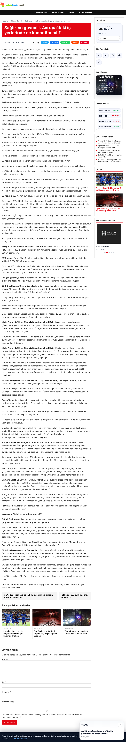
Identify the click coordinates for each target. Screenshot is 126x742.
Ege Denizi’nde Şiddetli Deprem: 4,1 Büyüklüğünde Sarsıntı (110, 146)
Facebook (54, 42)
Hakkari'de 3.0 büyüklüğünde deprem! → (74, 596)
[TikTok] (99, 62)
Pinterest (84, 42)
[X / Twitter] (106, 55)
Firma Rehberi (58, 13)
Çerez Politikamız (20, 738)
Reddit (75, 42)
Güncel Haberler (40, 13)
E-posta (6, 692)
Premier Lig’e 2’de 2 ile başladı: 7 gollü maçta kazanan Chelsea (110, 142)
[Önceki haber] (113, 79)
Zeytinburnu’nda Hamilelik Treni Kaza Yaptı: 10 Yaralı (110, 151)
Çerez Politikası (85, 13)
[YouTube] (119, 55)
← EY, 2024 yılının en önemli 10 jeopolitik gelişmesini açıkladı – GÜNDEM (28, 596)
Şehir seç (102, 33)
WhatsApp (65, 42)
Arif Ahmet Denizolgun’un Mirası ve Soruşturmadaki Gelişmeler (110, 161)
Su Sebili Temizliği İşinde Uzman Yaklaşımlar (110, 156)
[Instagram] (112, 55)
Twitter (44, 42)
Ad (4, 682)
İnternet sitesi (8, 701)
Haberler (5, 21)
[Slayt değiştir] (105, 252)
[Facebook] (99, 55)
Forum (71, 13)
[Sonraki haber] (118, 79)
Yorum (5, 659)
